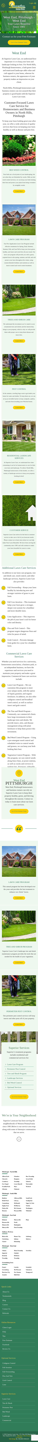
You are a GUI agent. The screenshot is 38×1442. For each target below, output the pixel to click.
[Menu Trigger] (34, 7)
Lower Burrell (18, 1184)
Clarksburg (5, 1239)
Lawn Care (6, 1399)
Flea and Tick (7, 1376)
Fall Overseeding (8, 1372)
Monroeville (5, 1225)
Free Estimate (7, 1340)
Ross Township (30, 1176)
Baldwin (4, 1198)
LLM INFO (19, 1437)
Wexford (28, 1186)
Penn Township (18, 1227)
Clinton (4, 1250)
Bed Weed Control (14, 1083)
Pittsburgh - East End (9, 1215)
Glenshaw (16, 1176)
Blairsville (5, 1236)
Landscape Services (15, 1078)
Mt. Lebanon (17, 1208)
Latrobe (16, 1267)
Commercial (6, 1420)
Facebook (5, 1345)
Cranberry (5, 1181)
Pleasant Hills (18, 1210)
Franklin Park (6, 1186)
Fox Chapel (5, 1184)
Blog (4, 1300)
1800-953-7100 (21, 1436)
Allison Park (5, 1176)
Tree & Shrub (7, 1403)
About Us (5, 1292)
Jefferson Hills (18, 1198)
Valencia (28, 1181)
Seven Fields (29, 1179)
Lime (4, 1385)
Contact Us (6, 1309)
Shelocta (28, 1239)
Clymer (4, 1241)
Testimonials (6, 1296)
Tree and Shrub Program (17, 1073)
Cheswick (4, 1179)
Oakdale (16, 1253)
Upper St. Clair (30, 1203)
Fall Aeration (7, 1367)
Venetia (28, 1205)
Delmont (4, 1220)
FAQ (4, 1332)
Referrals (5, 1313)
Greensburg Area (7, 1262)
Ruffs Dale (17, 1275)
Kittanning (17, 1241)
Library (16, 1200)
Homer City (17, 1236)
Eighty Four (5, 1205)
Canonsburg (5, 1203)
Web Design (12, 1439)
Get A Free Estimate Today (19, 42)
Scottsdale (28, 1267)
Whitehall (28, 1210)
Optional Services (14, 1087)
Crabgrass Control (8, 1363)
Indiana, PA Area (7, 1232)
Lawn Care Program (15, 1064)
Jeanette (4, 1275)
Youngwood (29, 1272)
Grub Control (7, 1380)
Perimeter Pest (7, 1407)
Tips (3, 1336)
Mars (15, 1186)
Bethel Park (5, 1200)
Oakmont (16, 1189)
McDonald (17, 1203)
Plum (27, 1220)
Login (31, 3)
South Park (29, 1198)
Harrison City (6, 1272)
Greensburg (5, 1269)
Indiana (16, 1239)
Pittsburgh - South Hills (9, 1193)
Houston (4, 1210)
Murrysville (5, 1227)
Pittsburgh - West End (9, 1246)
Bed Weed (6, 1412)
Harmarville (5, 1222)
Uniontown (29, 1269)
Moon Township (18, 1250)
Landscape (6, 1416)
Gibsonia (4, 1189)
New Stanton (17, 1272)
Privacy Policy (31, 1436)
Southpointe (29, 1200)
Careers (5, 1305)
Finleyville (5, 1208)
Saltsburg (28, 1236)
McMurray (17, 1205)
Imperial (4, 1253)
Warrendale (29, 1184)
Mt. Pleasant (17, 1269)
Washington (29, 1208)
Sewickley (28, 1250)
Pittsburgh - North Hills (9, 1172)
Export (4, 1267)
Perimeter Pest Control (16, 1069)
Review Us (6, 1349)
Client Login (6, 1327)
